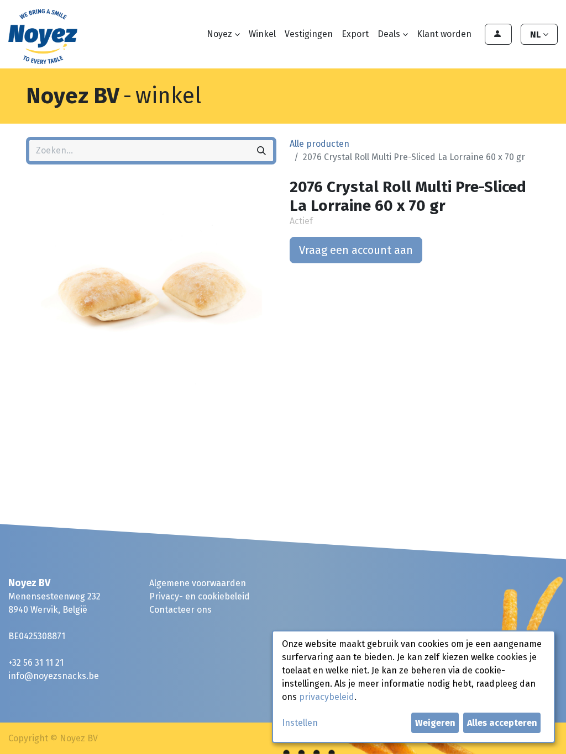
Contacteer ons (180, 609)
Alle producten (319, 144)
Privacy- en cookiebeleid (199, 596)
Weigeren (435, 723)
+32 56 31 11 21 (36, 662)
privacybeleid (326, 697)
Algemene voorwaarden (197, 583)
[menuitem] (262, 34)
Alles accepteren (502, 723)
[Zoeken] (261, 150)
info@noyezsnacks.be (53, 676)
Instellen (300, 723)
